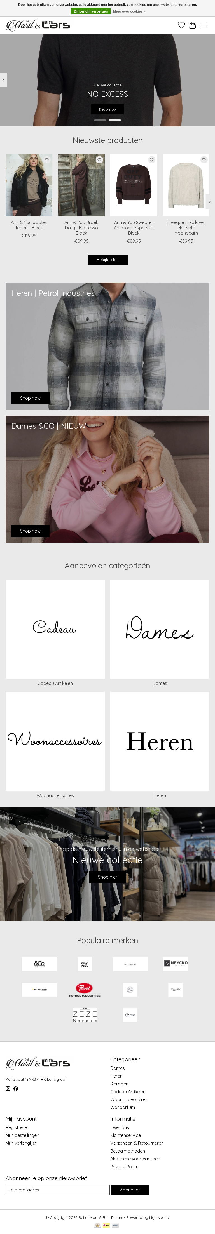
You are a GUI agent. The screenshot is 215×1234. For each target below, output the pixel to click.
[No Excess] (39, 990)
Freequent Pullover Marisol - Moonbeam (186, 228)
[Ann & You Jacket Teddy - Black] (29, 185)
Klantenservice (125, 1135)
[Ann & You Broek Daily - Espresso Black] (81, 185)
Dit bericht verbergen (91, 11)
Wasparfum (122, 1107)
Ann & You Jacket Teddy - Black (29, 225)
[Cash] (97, 1225)
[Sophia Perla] (176, 990)
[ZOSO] (130, 1016)
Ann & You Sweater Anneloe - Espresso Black (133, 228)
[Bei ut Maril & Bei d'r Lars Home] (85, 965)
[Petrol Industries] (85, 990)
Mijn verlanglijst (21, 1143)
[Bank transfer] (115, 1225)
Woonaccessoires (55, 795)
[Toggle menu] (203, 25)
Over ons (119, 1127)
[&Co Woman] (39, 965)
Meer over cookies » (129, 11)
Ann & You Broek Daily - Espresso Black (81, 228)
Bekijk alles (108, 259)
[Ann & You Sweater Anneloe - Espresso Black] (133, 185)
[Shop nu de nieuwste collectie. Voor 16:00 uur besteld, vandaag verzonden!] (40, 25)
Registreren (17, 1127)
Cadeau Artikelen (55, 683)
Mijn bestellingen (22, 1135)
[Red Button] (130, 990)
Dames (160, 683)
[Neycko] (176, 965)
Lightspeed (159, 1217)
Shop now (108, 109)
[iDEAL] (106, 1225)
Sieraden (119, 1084)
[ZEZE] (85, 1016)
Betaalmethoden (127, 1151)
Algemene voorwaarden (135, 1159)
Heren (160, 795)
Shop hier (107, 877)
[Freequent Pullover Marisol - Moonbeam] (186, 185)
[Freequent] (130, 965)
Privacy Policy (124, 1166)
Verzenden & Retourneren (137, 1143)
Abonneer (130, 1190)
